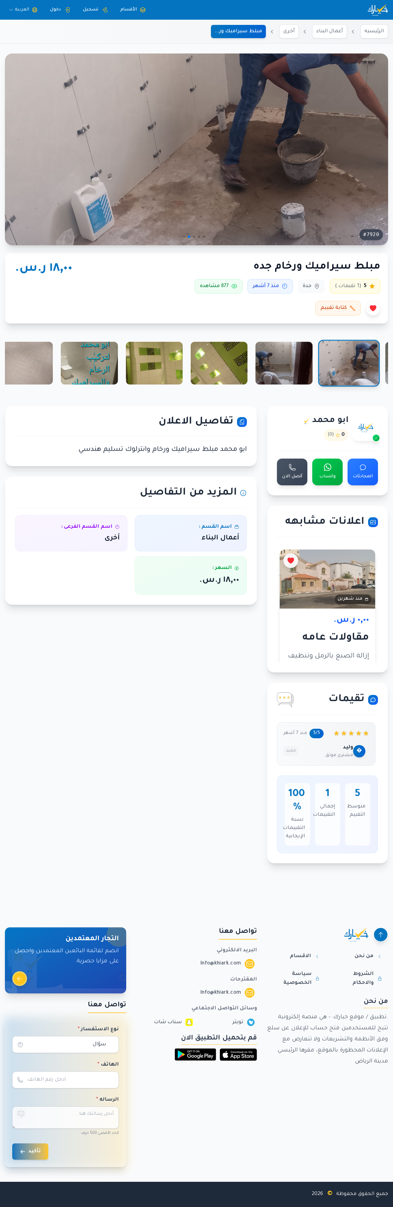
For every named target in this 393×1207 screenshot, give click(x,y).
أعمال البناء (329, 31)
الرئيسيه (374, 31)
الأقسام (128, 9)
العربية (22, 9)
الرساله (107, 1099)
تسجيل (90, 9)
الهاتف (108, 1064)
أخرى (289, 31)
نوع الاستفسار (98, 1029)
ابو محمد (330, 420)
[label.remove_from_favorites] (373, 308)
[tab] (349, 363)
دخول (55, 9)
